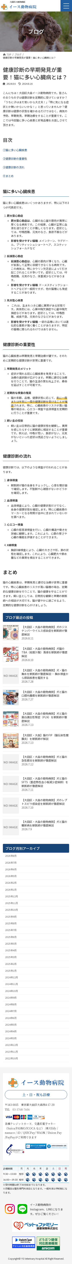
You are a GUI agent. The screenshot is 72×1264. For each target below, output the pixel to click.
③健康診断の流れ (13, 167)
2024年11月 (11, 984)
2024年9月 (11, 997)
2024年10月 (11, 990)
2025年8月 (11, 923)
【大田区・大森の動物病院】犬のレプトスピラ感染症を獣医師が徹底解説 (44, 802)
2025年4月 (11, 950)
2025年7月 (11, 930)
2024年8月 (11, 1004)
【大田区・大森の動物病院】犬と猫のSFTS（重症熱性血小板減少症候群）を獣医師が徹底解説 (45, 782)
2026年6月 (11, 869)
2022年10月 (11, 1058)
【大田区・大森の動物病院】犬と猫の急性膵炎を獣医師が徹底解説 (44, 758)
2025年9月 (11, 916)
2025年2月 (11, 963)
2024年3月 (11, 1038)
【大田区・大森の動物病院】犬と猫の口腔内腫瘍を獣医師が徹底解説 (44, 694)
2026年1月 (11, 889)
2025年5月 (11, 943)
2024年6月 (11, 1017)
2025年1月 (11, 970)
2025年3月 (11, 957)
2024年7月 (11, 1011)
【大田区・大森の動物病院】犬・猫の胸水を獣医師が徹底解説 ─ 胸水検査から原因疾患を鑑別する (45, 674)
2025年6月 (11, 936)
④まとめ (8, 176)
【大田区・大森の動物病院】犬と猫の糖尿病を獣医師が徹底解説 (44, 823)
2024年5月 (11, 1024)
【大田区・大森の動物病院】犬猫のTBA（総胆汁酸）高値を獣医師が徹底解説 (44, 652)
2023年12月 (11, 1045)
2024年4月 (11, 1031)
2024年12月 (11, 977)
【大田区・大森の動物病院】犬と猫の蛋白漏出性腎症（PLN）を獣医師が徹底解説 (44, 717)
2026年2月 (11, 882)
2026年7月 (11, 862)
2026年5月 (11, 876)
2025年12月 (11, 896)
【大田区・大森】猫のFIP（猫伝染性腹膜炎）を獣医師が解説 (45, 737)
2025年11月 (11, 903)
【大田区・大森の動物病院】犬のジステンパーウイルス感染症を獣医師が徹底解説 (44, 630)
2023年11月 (11, 1051)
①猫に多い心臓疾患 (15, 150)
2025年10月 (11, 909)
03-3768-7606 (21, 1109)
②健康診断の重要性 (15, 158)
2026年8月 (11, 855)
